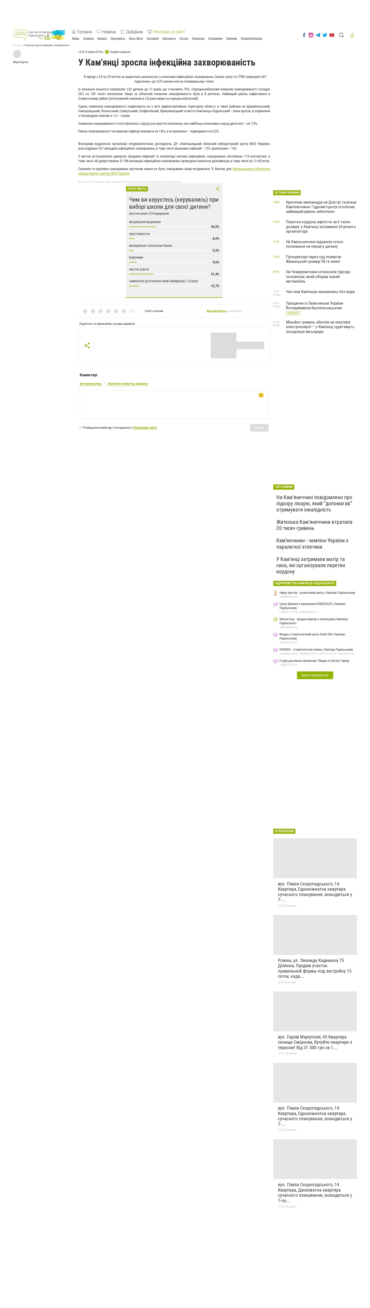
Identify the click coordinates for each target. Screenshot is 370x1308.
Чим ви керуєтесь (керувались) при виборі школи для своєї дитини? (173, 203)
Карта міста (169, 38)
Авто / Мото (136, 38)
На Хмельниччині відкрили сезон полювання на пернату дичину (314, 244)
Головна (84, 32)
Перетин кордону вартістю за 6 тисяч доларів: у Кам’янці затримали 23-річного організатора (321, 226)
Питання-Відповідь (251, 38)
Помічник (231, 38)
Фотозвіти (153, 38)
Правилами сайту (145, 428)
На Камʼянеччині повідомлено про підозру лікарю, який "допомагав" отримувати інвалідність (314, 503)
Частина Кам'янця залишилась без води (320, 291)
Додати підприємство (315, 675)
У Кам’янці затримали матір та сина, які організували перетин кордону (310, 565)
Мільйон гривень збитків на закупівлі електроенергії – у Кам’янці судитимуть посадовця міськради (320, 327)
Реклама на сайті (169, 32)
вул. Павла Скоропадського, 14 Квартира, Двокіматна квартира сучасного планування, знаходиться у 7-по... (315, 1192)
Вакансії (102, 38)
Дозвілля (88, 38)
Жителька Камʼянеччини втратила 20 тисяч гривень (314, 525)
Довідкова (198, 38)
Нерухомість (118, 38)
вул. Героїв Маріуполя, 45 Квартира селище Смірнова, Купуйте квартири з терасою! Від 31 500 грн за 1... (315, 1042)
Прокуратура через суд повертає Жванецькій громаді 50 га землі (313, 259)
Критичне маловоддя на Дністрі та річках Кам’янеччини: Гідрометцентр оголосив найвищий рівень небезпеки (321, 207)
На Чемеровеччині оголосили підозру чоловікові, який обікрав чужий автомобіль (318, 276)
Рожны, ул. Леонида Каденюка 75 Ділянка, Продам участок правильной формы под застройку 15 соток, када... (315, 968)
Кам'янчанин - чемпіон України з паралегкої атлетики (312, 543)
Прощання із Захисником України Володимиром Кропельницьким (314, 305)
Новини (109, 32)
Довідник (134, 32)
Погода (184, 38)
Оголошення (215, 38)
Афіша (75, 38)
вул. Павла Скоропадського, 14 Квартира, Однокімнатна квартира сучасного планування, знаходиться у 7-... (315, 892)
